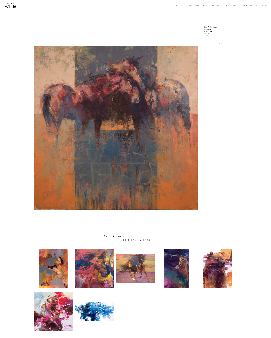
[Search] (263, 5)
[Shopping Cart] (266, 5)
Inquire (221, 43)
